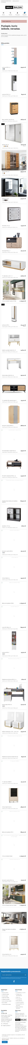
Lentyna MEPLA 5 (6, 67)
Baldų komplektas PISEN (8, 603)
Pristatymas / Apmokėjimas (19, 995)
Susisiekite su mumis (20, 992)
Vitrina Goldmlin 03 (6, 954)
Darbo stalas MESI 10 (7, 704)
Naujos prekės (5, 992)
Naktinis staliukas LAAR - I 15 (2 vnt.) (10, 731)
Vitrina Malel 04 (5, 578)
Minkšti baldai (5, 996)
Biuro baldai (4, 1002)
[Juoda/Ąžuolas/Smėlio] (4, 69)
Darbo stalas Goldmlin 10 (8, 375)
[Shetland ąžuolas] (4, 146)
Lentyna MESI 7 (5, 652)
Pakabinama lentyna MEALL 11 (9, 679)
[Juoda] (6, 200)
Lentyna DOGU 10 (6, 94)
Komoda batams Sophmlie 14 (9, 450)
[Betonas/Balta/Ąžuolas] (4, 552)
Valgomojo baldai (5, 997)
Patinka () (4, 2)
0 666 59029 (5, 1023)
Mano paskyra (19, 1000)
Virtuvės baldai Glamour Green (9, 905)
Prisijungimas (19, 998)
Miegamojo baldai (5, 999)
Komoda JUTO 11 (6, 225)
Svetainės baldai (5, 994)
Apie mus (18, 997)
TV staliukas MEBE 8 (6, 781)
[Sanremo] (7, 146)
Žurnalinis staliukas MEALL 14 (9, 475)
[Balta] (2, 173)
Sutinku (4, 1042)
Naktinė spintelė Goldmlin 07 (9, 350)
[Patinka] (25, 48)
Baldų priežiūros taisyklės (19, 1007)
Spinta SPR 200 (5, 171)
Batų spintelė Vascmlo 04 (8, 119)
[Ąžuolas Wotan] (4, 173)
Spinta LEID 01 (5, 144)
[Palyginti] (25, 51)
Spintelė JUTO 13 (6, 526)
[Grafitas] (4, 200)
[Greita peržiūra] (25, 53)
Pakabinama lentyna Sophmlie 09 (10, 756)
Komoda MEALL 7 (6, 250)
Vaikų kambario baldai (6, 1001)
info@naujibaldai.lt (6, 1025)
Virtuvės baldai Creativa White (9, 301)
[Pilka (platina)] (7, 200)
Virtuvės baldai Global (7, 856)
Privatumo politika (20, 1002)
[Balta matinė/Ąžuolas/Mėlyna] (2, 69)
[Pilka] (6, 146)
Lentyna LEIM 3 (5, 325)
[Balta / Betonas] (2, 552)
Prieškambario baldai (6, 1004)
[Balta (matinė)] (2, 146)
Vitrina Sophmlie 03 (6, 807)
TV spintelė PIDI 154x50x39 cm (9, 400)
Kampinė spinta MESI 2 (7, 551)
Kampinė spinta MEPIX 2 (7, 425)
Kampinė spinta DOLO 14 (8, 880)
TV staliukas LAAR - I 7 (7, 276)
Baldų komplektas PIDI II (7, 832)
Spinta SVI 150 (5, 198)
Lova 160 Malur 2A (6, 627)
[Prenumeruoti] (25, 975)
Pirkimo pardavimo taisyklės (20, 1004)
